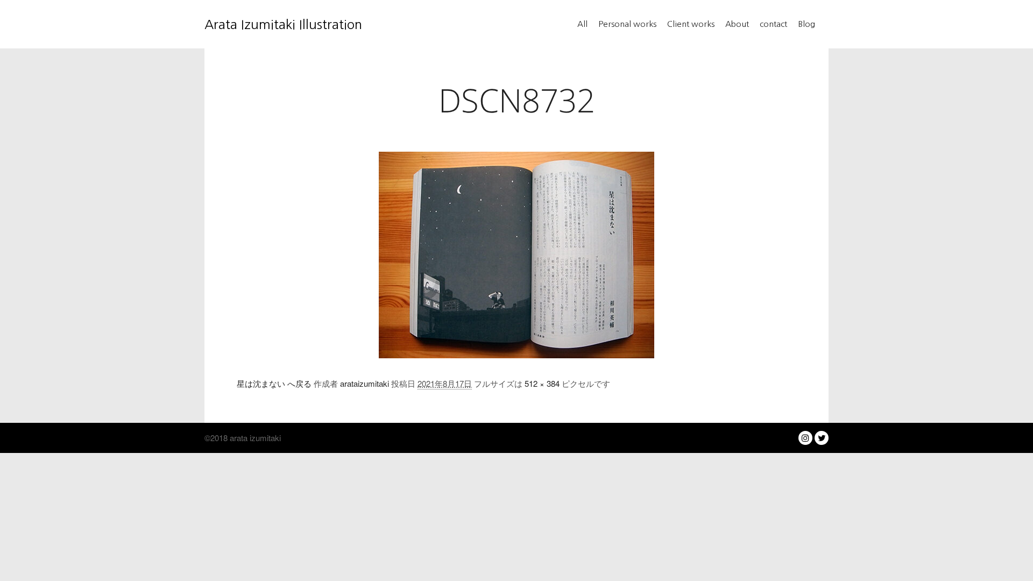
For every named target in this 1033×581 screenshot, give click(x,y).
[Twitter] (822, 438)
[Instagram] (805, 438)
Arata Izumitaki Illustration (258, 24)
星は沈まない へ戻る (274, 383)
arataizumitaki (364, 383)
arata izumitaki (254, 437)
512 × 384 (542, 383)
